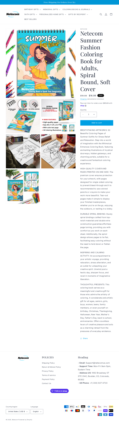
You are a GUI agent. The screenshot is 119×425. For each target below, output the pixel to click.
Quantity (83, 110)
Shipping (83, 99)
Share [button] (85, 338)
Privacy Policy (48, 371)
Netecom (15, 419)
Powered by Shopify (25, 419)
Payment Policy (48, 379)
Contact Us (46, 383)
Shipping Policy (48, 363)
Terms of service (49, 375)
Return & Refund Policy (51, 367)
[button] (32, 9)
